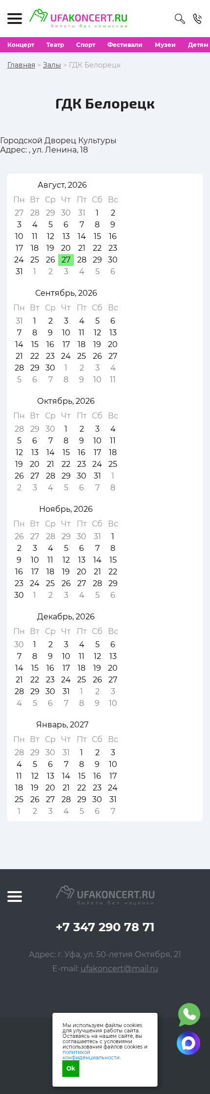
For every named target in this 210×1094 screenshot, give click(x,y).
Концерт (20, 44)
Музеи (165, 44)
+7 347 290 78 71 (105, 927)
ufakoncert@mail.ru (119, 968)
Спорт (85, 44)
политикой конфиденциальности (91, 1055)
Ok (70, 1068)
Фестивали (125, 44)
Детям (198, 44)
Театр (55, 44)
